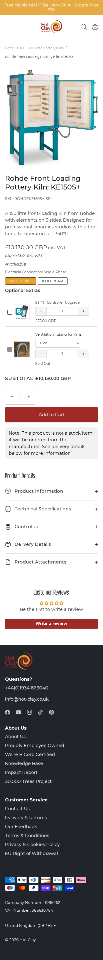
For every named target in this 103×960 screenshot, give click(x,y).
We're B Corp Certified (30, 754)
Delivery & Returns (26, 817)
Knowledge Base (24, 763)
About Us (15, 736)
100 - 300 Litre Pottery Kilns (42, 48)
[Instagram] (29, 712)
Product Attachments (39, 562)
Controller (25, 526)
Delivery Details (32, 544)
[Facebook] (7, 712)
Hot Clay (28, 939)
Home (10, 48)
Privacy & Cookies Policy (32, 844)
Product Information (35, 491)
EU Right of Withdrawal (31, 853)
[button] (49, 164)
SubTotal (19, 378)
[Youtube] (18, 712)
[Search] (83, 27)
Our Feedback (21, 826)
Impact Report (21, 772)
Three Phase (53, 281)
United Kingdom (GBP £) (28, 925)
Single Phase (20, 281)
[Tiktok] (40, 712)
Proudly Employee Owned (34, 745)
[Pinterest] (51, 712)
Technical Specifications (42, 509)
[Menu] (8, 26)
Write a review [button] (51, 623)
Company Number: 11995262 (32, 902)
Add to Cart (51, 414)
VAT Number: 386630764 (29, 910)
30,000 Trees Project (28, 781)
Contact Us (17, 808)
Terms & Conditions (27, 835)
